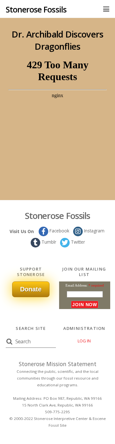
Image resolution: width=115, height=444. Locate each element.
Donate (31, 289)
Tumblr (48, 242)
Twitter (77, 242)
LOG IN (84, 341)
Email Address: (76, 285)
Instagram (93, 231)
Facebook (58, 231)
